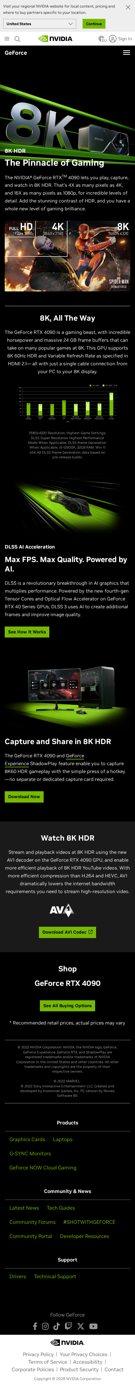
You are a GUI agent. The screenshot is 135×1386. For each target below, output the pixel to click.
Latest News (24, 1208)
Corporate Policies (33, 1369)
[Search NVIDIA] (17, 37)
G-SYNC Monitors (30, 1153)
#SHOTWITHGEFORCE (89, 1222)
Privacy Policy (38, 1354)
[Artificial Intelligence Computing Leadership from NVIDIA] (55, 39)
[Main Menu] (7, 39)
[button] (101, 40)
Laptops (63, 1139)
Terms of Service (47, 1362)
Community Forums (32, 1222)
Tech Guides (61, 1208)
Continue (94, 23)
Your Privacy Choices (83, 1354)
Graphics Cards (27, 1139)
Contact (114, 1369)
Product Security (79, 1369)
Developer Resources (84, 1236)
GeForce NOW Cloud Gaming (43, 1167)
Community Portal (30, 1236)
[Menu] (126, 52)
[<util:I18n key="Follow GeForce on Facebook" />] (35, 1326)
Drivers (17, 1276)
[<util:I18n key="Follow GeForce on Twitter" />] (80, 1326)
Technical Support (55, 1276)
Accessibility (87, 1362)
